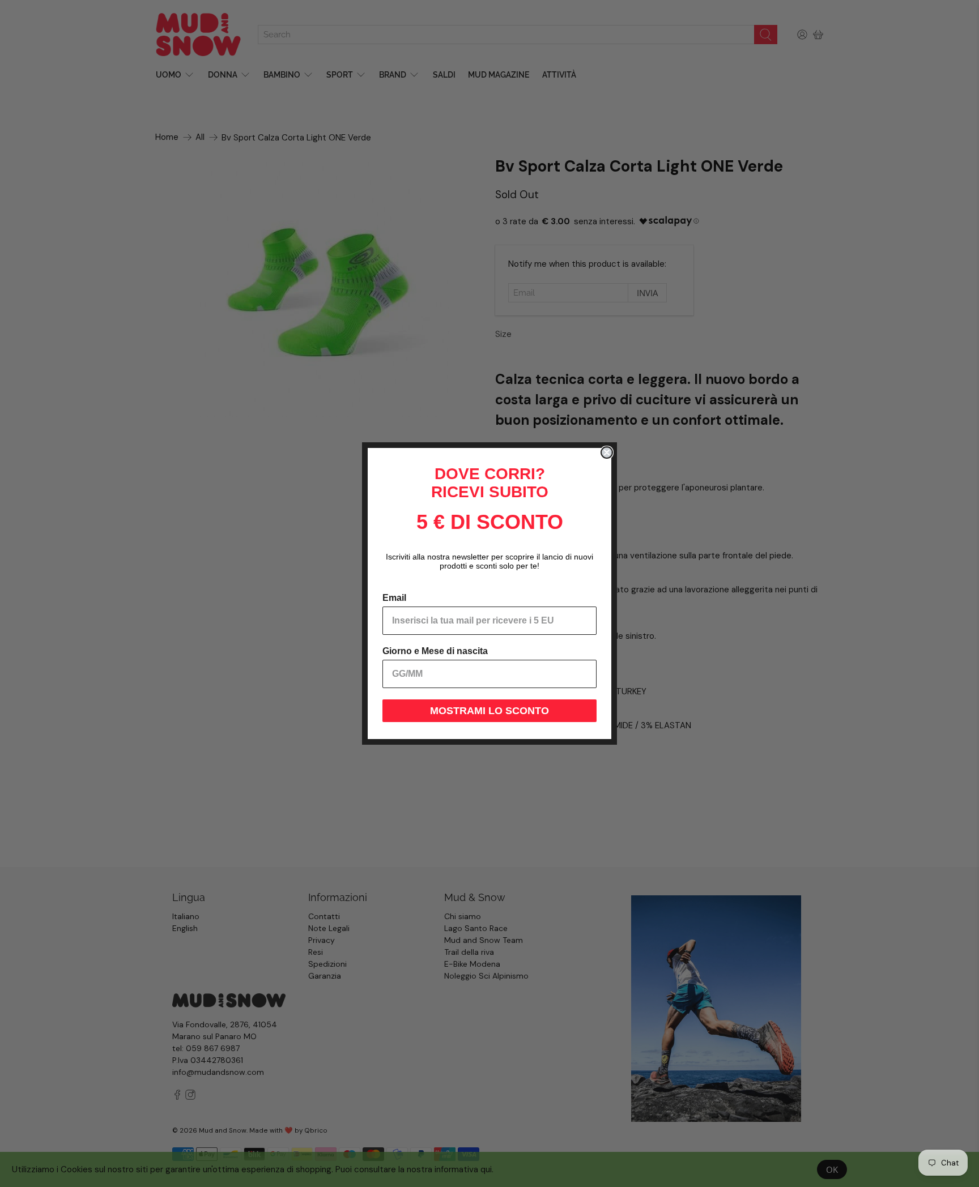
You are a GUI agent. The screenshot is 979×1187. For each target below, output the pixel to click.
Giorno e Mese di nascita (435, 651)
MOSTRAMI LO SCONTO (489, 710)
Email (394, 598)
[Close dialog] (606, 452)
